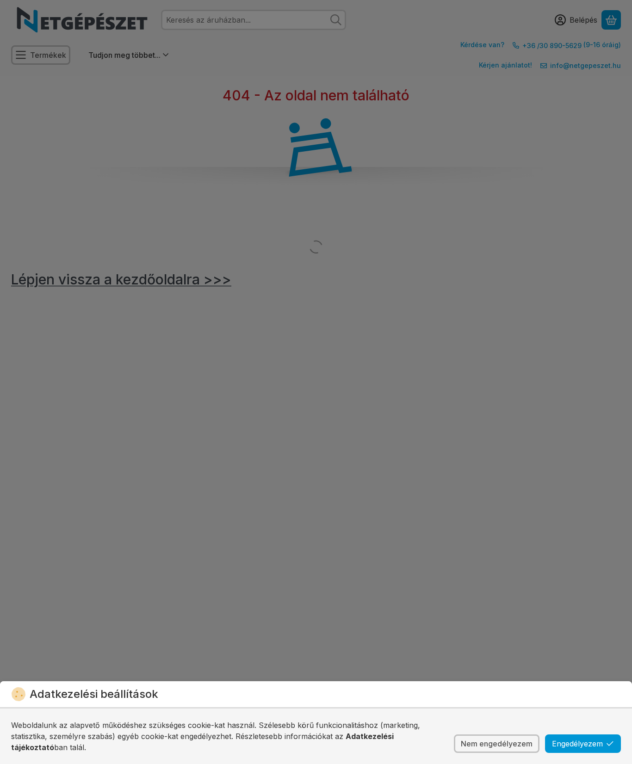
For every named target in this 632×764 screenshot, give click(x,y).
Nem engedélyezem (497, 743)
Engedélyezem (577, 743)
